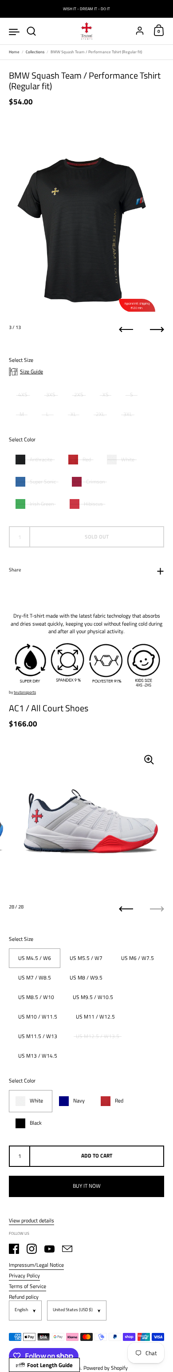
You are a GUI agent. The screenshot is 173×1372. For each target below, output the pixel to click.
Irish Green (42, 504)
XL (73, 414)
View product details (31, 1221)
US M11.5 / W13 (37, 1036)
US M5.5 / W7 (86, 958)
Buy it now (87, 1186)
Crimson (95, 482)
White (127, 460)
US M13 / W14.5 (37, 1055)
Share (15, 569)
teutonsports (25, 692)
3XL (127, 414)
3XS (50, 394)
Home (14, 51)
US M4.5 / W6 (34, 958)
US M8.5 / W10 (36, 997)
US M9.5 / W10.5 (93, 997)
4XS (23, 394)
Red (87, 460)
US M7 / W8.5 (34, 977)
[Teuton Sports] (86, 31)
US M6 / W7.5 (137, 958)
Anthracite (41, 460)
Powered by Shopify (105, 1368)
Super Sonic (43, 482)
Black (36, 1123)
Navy (79, 1101)
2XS (78, 394)
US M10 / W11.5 (37, 1016)
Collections (35, 51)
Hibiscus (93, 504)
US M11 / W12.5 (95, 1016)
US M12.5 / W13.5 (97, 1036)
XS (105, 394)
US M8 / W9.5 (86, 977)
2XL (100, 414)
